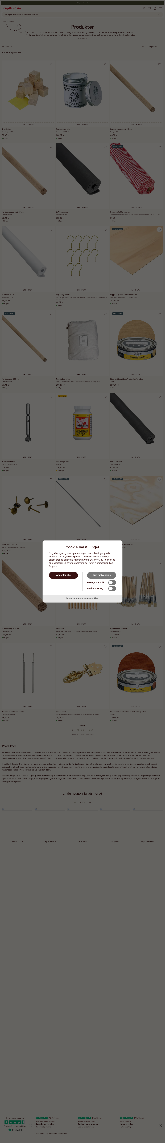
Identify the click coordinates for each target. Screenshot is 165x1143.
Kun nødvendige (102, 575)
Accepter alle (63, 575)
